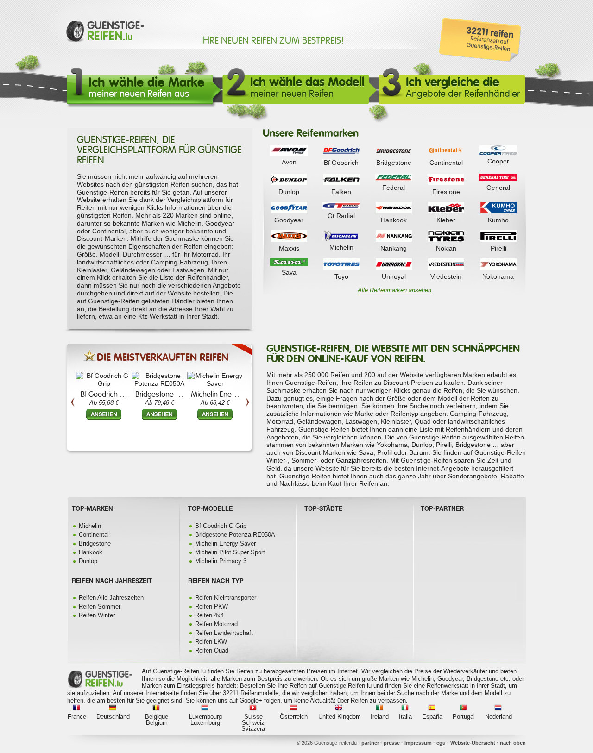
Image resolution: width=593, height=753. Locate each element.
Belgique (156, 716)
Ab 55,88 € (104, 402)
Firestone (446, 191)
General (498, 187)
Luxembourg (205, 716)
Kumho (498, 220)
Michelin (341, 247)
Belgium (157, 722)
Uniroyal (394, 276)
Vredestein (445, 276)
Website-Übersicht (472, 743)
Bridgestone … (159, 394)
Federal (393, 187)
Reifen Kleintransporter (225, 597)
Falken (341, 191)
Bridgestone (393, 162)
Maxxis (289, 248)
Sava (289, 272)
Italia (405, 716)
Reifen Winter (97, 615)
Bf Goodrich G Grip (220, 525)
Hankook (394, 220)
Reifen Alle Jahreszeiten (111, 597)
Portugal (464, 716)
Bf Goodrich (341, 162)
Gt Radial (341, 216)
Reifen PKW (211, 606)
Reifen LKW (211, 641)
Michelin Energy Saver (225, 543)
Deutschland (113, 716)
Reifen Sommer (99, 606)
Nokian (446, 248)
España (432, 716)
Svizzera (253, 728)
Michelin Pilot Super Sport (230, 552)
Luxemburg (205, 722)
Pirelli (498, 248)
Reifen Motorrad (216, 624)
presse (392, 743)
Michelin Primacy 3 (220, 561)
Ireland (380, 716)
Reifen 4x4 (209, 615)
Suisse (253, 716)
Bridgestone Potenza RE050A (235, 534)
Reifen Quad (211, 650)
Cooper (498, 161)
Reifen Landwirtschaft (224, 632)
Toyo (341, 276)
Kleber (445, 220)
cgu (441, 743)
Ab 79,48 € (159, 402)
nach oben (513, 743)
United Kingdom (339, 716)
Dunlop (288, 191)
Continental (446, 162)
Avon (289, 162)
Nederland (498, 716)
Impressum (418, 743)
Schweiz (253, 722)
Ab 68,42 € (215, 402)
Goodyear (288, 220)
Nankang (393, 248)
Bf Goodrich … (104, 394)
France (77, 716)
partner (370, 743)
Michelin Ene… (215, 394)
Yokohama (498, 276)
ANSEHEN (103, 414)
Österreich (294, 716)
